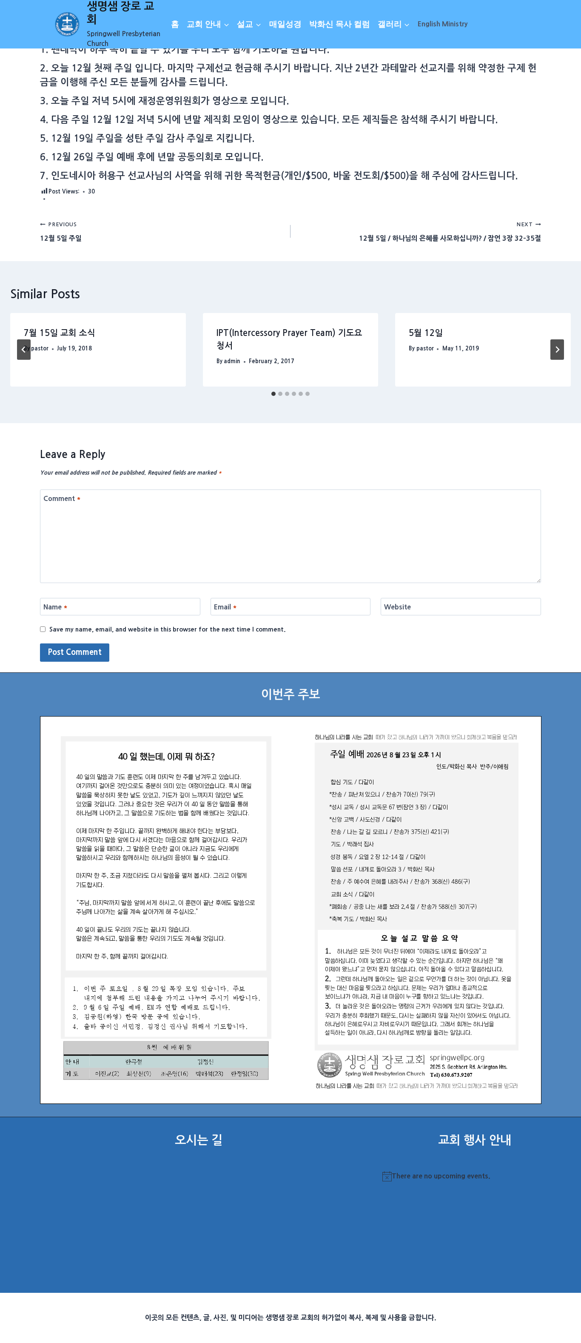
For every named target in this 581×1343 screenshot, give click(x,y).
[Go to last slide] (24, 349)
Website (397, 606)
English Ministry (442, 23)
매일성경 (285, 24)
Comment (62, 498)
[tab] (273, 394)
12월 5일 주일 (61, 232)
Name (55, 606)
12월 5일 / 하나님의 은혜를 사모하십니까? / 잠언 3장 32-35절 (450, 232)
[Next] (557, 349)
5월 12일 (426, 333)
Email (225, 606)
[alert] (474, 1176)
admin (232, 361)
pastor (39, 348)
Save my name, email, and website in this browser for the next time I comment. (167, 629)
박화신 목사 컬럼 (339, 24)
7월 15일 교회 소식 (59, 333)
